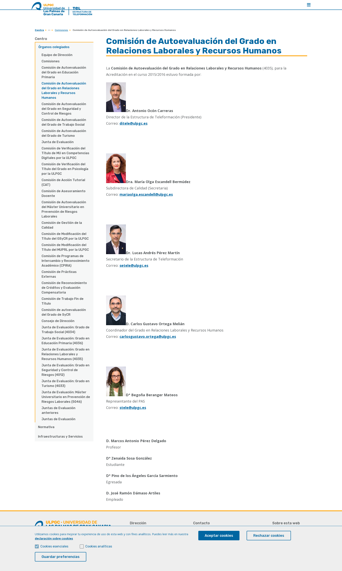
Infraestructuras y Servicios (60, 436)
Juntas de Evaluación (58, 419)
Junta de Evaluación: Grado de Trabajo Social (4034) (65, 329)
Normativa (46, 427)
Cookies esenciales (54, 546)
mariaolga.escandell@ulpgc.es (146, 194)
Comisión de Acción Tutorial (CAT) (63, 182)
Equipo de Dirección (57, 55)
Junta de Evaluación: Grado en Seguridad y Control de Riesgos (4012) (65, 370)
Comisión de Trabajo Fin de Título (63, 301)
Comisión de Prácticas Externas (59, 274)
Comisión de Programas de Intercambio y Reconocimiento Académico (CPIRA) (65, 260)
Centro (39, 30)
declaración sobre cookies (54, 538)
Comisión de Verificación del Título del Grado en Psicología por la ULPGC (65, 169)
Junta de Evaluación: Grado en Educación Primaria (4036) (65, 340)
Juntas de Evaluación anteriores (58, 410)
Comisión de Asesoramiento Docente (64, 193)
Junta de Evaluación (58, 142)
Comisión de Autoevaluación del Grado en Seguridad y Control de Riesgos (64, 108)
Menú (309, 5)
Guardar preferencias (61, 557)
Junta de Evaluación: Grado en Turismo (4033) (65, 383)
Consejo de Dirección (58, 321)
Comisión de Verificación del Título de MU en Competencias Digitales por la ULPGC (65, 153)
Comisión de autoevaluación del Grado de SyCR (64, 312)
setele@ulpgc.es (134, 265)
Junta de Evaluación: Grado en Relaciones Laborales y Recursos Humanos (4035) (65, 354)
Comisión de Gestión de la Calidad (62, 225)
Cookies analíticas (98, 546)
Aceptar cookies (219, 535)
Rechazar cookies (268, 535)
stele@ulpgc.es (133, 407)
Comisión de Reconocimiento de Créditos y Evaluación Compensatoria (64, 287)
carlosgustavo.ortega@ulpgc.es (148, 336)
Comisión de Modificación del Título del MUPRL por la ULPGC (65, 247)
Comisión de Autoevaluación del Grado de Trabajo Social (64, 122)
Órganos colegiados (53, 47)
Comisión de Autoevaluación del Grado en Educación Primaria (64, 72)
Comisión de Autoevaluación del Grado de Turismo (64, 133)
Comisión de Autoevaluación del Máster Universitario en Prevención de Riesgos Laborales (64, 209)
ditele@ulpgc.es (133, 123)
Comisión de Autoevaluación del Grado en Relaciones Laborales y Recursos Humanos (64, 91)
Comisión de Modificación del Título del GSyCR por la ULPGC (65, 236)
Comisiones (61, 30)
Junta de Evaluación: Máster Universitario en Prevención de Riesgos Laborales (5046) (66, 397)
